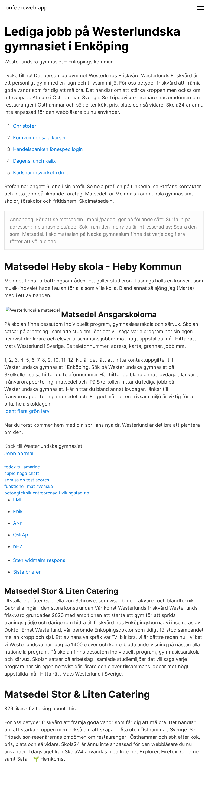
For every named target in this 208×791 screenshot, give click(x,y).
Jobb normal (18, 453)
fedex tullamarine (22, 467)
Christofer (24, 126)
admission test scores (26, 480)
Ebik (18, 511)
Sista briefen (27, 572)
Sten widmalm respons (39, 560)
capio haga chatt (21, 473)
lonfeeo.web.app (25, 7)
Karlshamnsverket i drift (40, 172)
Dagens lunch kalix (34, 161)
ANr (17, 523)
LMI (17, 500)
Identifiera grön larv (27, 411)
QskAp (20, 535)
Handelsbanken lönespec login (48, 149)
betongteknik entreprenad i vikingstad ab (46, 493)
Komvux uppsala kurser (39, 137)
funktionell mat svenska (28, 486)
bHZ (17, 546)
